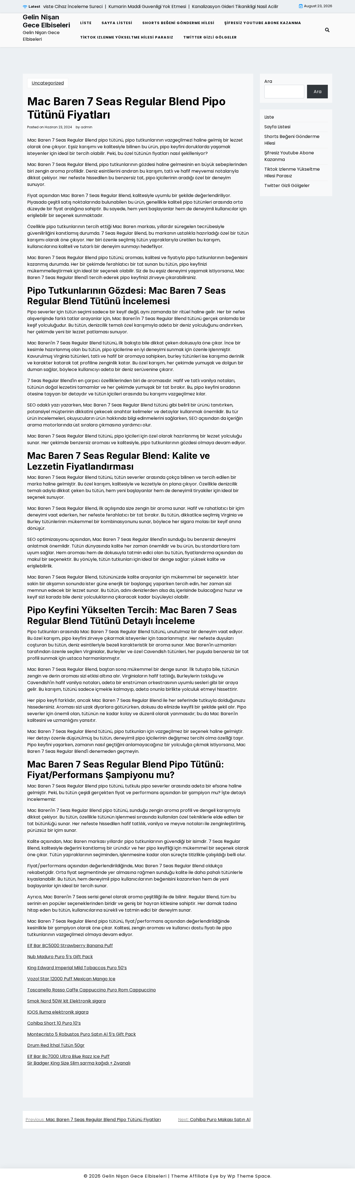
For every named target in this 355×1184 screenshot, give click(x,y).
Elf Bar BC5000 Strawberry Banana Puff (70, 945)
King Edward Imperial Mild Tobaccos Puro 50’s (77, 968)
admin (86, 127)
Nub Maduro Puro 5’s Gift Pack (60, 956)
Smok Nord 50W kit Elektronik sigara (66, 1001)
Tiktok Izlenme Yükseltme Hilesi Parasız (126, 37)
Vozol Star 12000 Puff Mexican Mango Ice (71, 979)
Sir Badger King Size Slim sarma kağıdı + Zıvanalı (78, 1063)
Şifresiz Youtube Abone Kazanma (262, 22)
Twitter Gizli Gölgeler (210, 37)
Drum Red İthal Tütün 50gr (56, 1045)
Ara (268, 81)
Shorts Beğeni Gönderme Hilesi (178, 22)
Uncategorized (48, 83)
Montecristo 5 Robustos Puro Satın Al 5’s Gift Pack (81, 1034)
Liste (86, 22)
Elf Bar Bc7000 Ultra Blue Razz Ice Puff (68, 1056)
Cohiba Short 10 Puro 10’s (54, 1023)
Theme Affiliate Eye (195, 1176)
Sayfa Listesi (117, 22)
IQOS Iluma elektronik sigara (57, 1012)
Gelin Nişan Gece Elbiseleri (46, 21)
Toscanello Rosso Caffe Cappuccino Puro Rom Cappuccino (91, 990)
